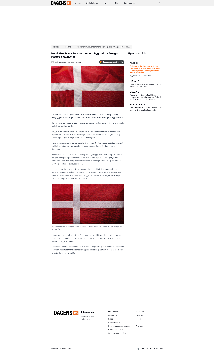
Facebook (140, 312)
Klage (110, 319)
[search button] (160, 3)
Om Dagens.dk (114, 312)
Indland (68, 47)
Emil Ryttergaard (60, 62)
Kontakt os (112, 315)
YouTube (139, 326)
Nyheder (77, 3)
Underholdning (92, 3)
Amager (57, 164)
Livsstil (106, 3)
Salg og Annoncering (117, 333)
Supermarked (129, 3)
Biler (116, 3)
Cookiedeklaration (115, 330)
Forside (56, 47)
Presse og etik (114, 322)
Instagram (140, 315)
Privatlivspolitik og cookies (119, 326)
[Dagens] (61, 3)
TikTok (138, 319)
